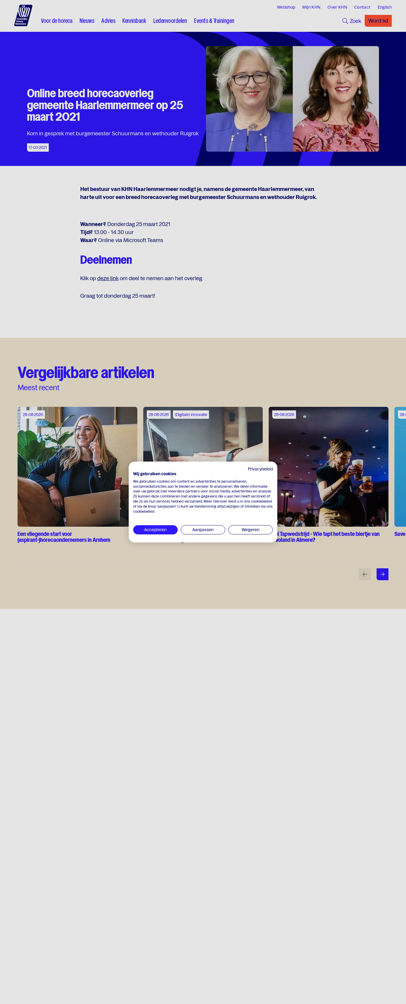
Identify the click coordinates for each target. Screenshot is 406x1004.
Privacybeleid (260, 469)
